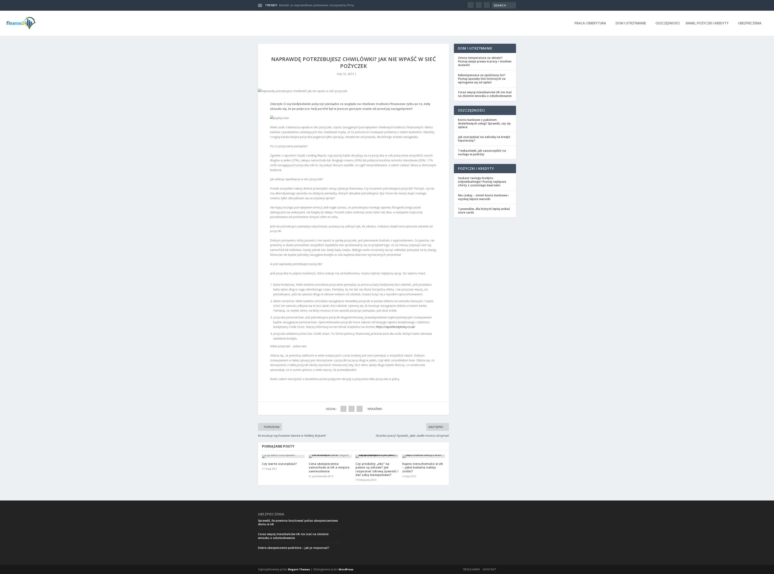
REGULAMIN (471, 569)
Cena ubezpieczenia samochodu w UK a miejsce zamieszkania (329, 467)
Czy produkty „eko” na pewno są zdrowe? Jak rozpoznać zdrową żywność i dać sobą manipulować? (377, 469)
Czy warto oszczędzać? (279, 464)
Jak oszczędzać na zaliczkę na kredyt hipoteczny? (484, 138)
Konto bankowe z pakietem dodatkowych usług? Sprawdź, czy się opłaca (484, 123)
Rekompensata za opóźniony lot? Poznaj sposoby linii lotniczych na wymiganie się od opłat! (482, 78)
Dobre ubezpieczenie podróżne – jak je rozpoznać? (293, 548)
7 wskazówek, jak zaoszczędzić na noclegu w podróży (482, 152)
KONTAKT (489, 569)
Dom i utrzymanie (631, 23)
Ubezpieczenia (750, 23)
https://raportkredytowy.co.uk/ (395, 327)
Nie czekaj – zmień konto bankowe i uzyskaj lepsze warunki (483, 197)
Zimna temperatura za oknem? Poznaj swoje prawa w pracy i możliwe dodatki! (484, 61)
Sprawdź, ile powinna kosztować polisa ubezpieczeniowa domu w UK (298, 522)
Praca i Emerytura (590, 23)
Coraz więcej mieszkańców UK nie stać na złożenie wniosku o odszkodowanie (485, 94)
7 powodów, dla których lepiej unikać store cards (484, 210)
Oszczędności (667, 23)
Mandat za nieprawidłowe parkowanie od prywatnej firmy (316, 5)
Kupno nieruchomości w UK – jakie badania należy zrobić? (422, 467)
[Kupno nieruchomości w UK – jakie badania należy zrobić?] (423, 456)
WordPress (346, 569)
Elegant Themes (299, 569)
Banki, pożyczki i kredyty (707, 23)
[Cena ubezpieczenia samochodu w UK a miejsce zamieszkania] (330, 456)
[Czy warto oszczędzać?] (283, 456)
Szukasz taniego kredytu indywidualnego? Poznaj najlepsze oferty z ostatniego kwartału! (482, 181)
